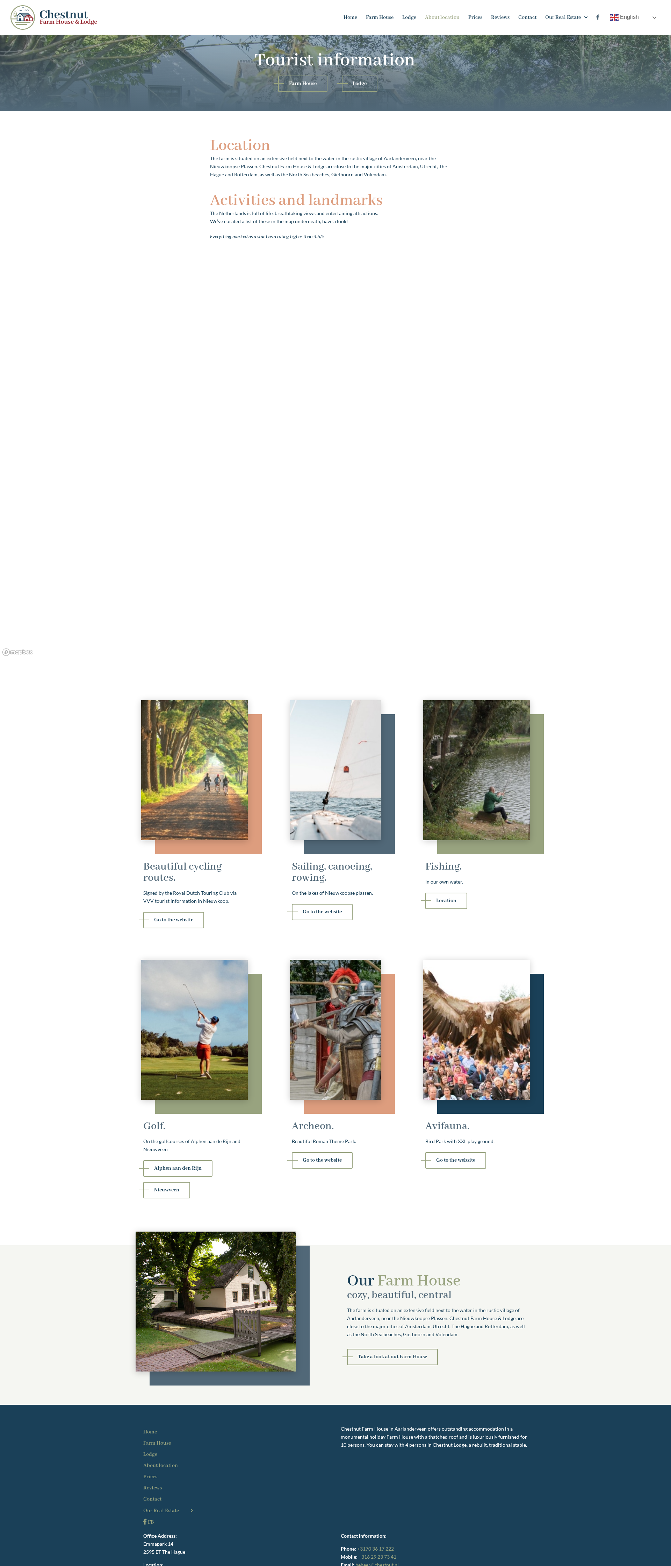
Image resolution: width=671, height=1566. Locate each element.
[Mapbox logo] (17, 652)
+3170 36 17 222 (375, 1549)
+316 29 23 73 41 (377, 1557)
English (629, 17)
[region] (335, 469)
